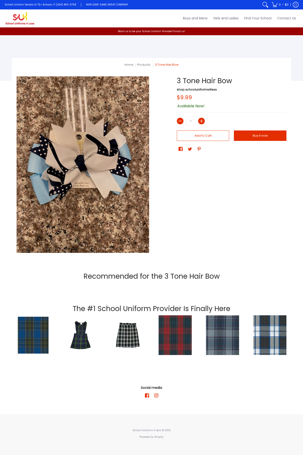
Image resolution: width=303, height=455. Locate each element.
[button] (280, 4)
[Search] (265, 4)
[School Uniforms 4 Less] (20, 18)
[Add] (201, 121)
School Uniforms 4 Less (147, 430)
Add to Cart (203, 136)
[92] (33, 335)
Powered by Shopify (151, 437)
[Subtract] (180, 121)
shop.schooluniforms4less (197, 89)
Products (143, 65)
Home (129, 65)
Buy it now (260, 136)
